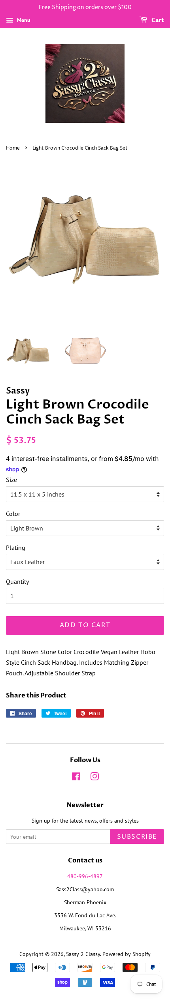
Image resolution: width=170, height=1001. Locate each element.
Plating (15, 547)
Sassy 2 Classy (83, 954)
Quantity (17, 581)
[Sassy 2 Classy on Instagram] (94, 778)
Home (13, 148)
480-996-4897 (85, 876)
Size (11, 480)
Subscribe (137, 836)
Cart (157, 20)
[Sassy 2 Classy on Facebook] (76, 778)
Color (13, 513)
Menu (22, 20)
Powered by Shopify (126, 954)
